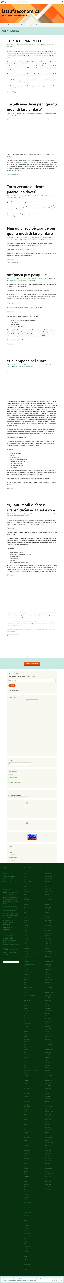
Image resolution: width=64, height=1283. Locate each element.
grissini (26, 1054)
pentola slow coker (29, 1148)
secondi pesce (27, 1205)
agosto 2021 (48, 907)
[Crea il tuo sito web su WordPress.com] (32, 2)
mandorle (6, 915)
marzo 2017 (47, 1034)
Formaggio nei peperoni (14, 782)
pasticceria (27, 1137)
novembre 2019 (48, 959)
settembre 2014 (49, 1111)
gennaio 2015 (48, 1101)
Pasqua (26, 1132)
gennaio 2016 (48, 1070)
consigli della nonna (23, 44)
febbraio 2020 (48, 951)
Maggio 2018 (48, 1003)
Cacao (15, 895)
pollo (8, 933)
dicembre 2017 (48, 1016)
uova (8, 46)
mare (25, 1091)
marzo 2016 (47, 1065)
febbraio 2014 (48, 1130)
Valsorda (10, 780)
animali (25, 886)
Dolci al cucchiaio (28, 985)
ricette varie (27, 1184)
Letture (26, 1075)
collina (25, 946)
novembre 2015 (48, 1075)
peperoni (26, 1153)
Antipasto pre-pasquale (27, 274)
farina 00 (10, 904)
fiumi (25, 1021)
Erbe (33, 237)
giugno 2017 (48, 1026)
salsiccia (26, 1197)
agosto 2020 (48, 935)
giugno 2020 (48, 941)
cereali (25, 933)
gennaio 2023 (48, 881)
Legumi (29, 514)
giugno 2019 (48, 969)
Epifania (26, 990)
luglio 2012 (47, 1179)
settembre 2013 (49, 1142)
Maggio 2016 (48, 1060)
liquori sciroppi (27, 1086)
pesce (25, 1155)
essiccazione (27, 1003)
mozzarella (5, 918)
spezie (14, 946)
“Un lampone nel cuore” (28, 360)
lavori (25, 1067)
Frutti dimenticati (28, 1042)
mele (47, 44)
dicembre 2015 (48, 1073)
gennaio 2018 (48, 1013)
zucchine (5, 954)
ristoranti (26, 1192)
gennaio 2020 (48, 954)
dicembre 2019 (48, 956)
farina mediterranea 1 (50, 113)
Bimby (25, 902)
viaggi (25, 1256)
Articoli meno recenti (32, 663)
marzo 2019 (47, 977)
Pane (32, 514)
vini (25, 1262)
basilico (5, 895)
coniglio (26, 956)
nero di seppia (22, 115)
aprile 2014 (47, 1124)
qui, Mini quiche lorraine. (23, 249)
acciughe (5, 889)
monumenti (27, 1106)
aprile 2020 (47, 946)
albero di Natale (28, 881)
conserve (21, 514)
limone (12, 913)
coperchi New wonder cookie (35, 278)
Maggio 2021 (48, 915)
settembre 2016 (49, 1049)
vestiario (26, 1254)
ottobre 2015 (48, 1078)
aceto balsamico (11, 889)
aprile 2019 (47, 974)
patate (25, 1140)
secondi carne (27, 1202)
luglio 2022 (47, 886)
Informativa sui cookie (31, 1280)
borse (25, 910)
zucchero (20, 197)
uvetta (11, 46)
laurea (25, 1065)
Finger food (27, 1013)
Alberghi (26, 876)
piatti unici (26, 1158)
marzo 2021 (47, 917)
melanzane (22, 280)
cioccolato (26, 938)
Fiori (25, 1018)
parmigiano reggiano (30, 239)
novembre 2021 (48, 899)
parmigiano (6, 925)
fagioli (11, 515)
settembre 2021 (49, 904)
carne (25, 920)
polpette (26, 1168)
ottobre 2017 (48, 1018)
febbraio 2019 (48, 979)
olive (17, 918)
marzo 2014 (47, 1127)
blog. (25, 907)
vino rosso (5, 952)
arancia (13, 892)
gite (25, 1052)
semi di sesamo (6, 946)
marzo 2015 (47, 1096)
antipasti (25, 237)
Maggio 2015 (48, 1091)
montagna (26, 1104)
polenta (26, 1163)
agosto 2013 (48, 1145)
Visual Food (27, 1264)
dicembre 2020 (48, 925)
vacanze (26, 1241)
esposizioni (27, 998)
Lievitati (26, 1080)
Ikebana (26, 1057)
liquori (25, 1083)
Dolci (30, 44)
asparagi (16, 892)
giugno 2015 (48, 1088)
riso (25, 1189)
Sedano (17, 944)
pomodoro (16, 515)
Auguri (25, 897)
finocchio (26, 1016)
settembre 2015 (49, 1080)
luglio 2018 (47, 998)
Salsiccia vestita (12, 777)
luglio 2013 (47, 1148)
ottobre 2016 (48, 1047)
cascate (26, 925)
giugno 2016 (48, 1057)
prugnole (14, 940)
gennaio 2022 (48, 894)
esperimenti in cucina (28, 113)
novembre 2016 (48, 1044)
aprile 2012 (47, 1186)
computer (26, 951)
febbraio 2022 (48, 891)
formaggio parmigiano (12, 115)
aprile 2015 (47, 1093)
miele (25, 1098)
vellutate (26, 1249)
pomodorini (6, 935)
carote (5, 899)
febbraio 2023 (48, 878)
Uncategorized (27, 1236)
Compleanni (27, 948)
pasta (40, 113)
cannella (5, 897)
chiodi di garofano (10, 899)
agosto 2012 (48, 1176)
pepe (27, 280)
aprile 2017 (47, 1031)
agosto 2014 (48, 1114)
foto (25, 1029)
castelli (26, 928)
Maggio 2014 (48, 1122)
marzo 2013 (47, 1158)
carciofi (26, 917)
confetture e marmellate (28, 365)
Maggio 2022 (48, 889)
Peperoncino (27, 1150)
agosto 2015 (48, 1083)
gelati (25, 1047)
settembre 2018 (49, 992)
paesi (25, 1124)
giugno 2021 (48, 912)
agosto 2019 (48, 964)
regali (25, 1181)
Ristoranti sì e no (12, 25)
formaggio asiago (16, 239)
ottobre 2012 (48, 1171)
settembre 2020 (49, 933)
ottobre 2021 (48, 902)
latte (47, 195)
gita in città (27, 1049)
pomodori (26, 1171)
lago (25, 1062)
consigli (26, 961)
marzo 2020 (47, 948)
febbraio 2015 (48, 1098)
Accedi (10, 852)
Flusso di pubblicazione (14, 855)
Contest (30, 237)
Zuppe (50, 514)
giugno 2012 (48, 1181)
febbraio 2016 (48, 1067)
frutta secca (27, 1039)
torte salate (27, 1233)
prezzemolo (32, 115)
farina (25, 1008)
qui (27, 544)
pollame (26, 1166)
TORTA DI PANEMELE (24, 40)
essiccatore (27, 1000)
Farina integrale (12, 906)
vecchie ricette (35, 44)
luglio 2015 (47, 1086)
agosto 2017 (48, 1021)
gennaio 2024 (48, 873)
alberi (25, 878)
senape (11, 946)
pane (4, 920)
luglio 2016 (47, 1054)
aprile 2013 (47, 1155)
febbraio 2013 (48, 1161)
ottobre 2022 (48, 884)
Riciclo (25, 1186)
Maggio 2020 (48, 943)
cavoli (25, 930)
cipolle (25, 941)
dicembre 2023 (48, 876)
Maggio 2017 (48, 1029)
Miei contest (24, 25)
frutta (25, 1036)
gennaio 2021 (48, 922)
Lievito (51, 195)
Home (3, 25)
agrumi (25, 873)
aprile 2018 (47, 1005)
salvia (14, 944)
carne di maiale (14, 897)
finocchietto (16, 280)
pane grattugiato (9, 920)
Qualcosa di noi (34, 25)
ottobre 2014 (48, 1109)
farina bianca (15, 904)
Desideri (26, 979)
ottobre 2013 (48, 1140)
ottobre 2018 (48, 990)
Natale (25, 1114)
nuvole (25, 1119)
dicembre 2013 (48, 1135)
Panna (23, 239)
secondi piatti (27, 1207)
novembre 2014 (48, 1106)
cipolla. (5, 901)
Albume (9, 892)
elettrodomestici (28, 987)
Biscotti (26, 904)
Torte (35, 195)
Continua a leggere (13, 92)
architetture (27, 891)
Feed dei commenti (13, 857)
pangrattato (52, 44)
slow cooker (27, 1215)
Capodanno (11, 785)
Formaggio (15, 908)
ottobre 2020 (48, 930)
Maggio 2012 (48, 1184)
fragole (26, 1031)
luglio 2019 (47, 966)
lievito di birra (6, 913)
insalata (5, 910)
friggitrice (26, 1034)
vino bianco (14, 949)
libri (25, 1078)
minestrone (27, 1101)
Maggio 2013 (48, 1153)
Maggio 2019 (48, 972)
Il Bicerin (10, 774)
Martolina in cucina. (39, 202)
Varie (25, 1243)
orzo (25, 1122)
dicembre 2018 (48, 985)
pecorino (10, 932)
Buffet (25, 912)
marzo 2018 (47, 1008)
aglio (5, 892)
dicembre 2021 (48, 897)
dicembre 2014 (48, 1104)
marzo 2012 (47, 1189)
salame (26, 1194)
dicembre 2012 (48, 1166)
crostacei (26, 974)
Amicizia (20, 113)
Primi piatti (26, 1179)
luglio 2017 (47, 1023)
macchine (26, 1088)
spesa (25, 1218)
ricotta (37, 115)
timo (17, 946)
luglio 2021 (47, 910)
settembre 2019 (49, 961)
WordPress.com (12, 860)
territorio (26, 1228)
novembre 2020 (48, 928)
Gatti (25, 1044)
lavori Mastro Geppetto (30, 1070)
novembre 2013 (48, 1137)
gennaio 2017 (48, 1039)
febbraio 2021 (48, 920)
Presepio (26, 1176)
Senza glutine (27, 1212)
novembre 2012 (48, 1168)
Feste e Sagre (27, 1010)
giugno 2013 (48, 1150)
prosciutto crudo (47, 239)
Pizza (25, 1161)
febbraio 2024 (48, 871)
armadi (25, 894)
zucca (25, 1267)
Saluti (25, 1199)
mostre (26, 1109)
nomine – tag (27, 1117)
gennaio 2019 (48, 982)
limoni (17, 913)
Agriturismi (26, 871)
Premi (25, 1174)
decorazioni (22, 195)
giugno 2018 (48, 1000)
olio (27, 115)
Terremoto (26, 1225)
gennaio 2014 (48, 1132)
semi (25, 1210)
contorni (25, 278)
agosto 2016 (48, 1052)
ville (25, 1259)
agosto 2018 (48, 995)
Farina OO (10, 908)
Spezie (26, 1220)
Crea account (11, 849)
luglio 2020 (47, 938)
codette (9, 901)
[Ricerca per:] (61, 25)
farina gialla (6, 906)
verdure (26, 1251)
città (25, 943)
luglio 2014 (47, 1117)
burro (43, 44)
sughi (35, 514)
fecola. (44, 195)
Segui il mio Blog (13, 673)
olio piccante (13, 918)
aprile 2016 (47, 1062)
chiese (25, 935)
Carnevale (26, 922)
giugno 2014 (48, 1119)
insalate (26, 1060)
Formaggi (36, 113)
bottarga (10, 280)
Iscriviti (12, 685)
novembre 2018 (48, 987)
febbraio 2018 (48, 1010)
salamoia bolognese (8, 944)
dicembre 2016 (48, 1042)
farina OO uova (17, 366)
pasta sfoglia (39, 239)
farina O (5, 908)
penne (25, 1142)
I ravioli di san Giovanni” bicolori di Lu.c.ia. (27, 162)
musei (25, 1111)
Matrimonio (27, 1093)
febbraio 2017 (48, 1036)
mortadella (15, 915)
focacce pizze (27, 1023)
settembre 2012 (49, 1174)
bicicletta (26, 899)
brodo (8, 895)
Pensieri (26, 1145)
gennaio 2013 (48, 1163)
